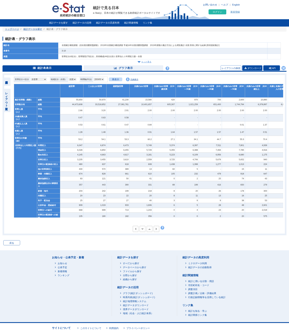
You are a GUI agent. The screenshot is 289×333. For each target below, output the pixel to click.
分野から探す (130, 275)
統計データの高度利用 (107, 22)
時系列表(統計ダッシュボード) (139, 297)
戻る (11, 243)
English (236, 5)
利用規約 (114, 328)
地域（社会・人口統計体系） (138, 313)
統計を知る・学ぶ (197, 311)
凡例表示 (134, 79)
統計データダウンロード (136, 305)
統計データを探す (58, 22)
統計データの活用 (82, 22)
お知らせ (62, 263)
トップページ (12, 29)
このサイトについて (90, 328)
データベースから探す (134, 267)
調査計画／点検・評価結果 (202, 293)
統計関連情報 (131, 22)
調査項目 (193, 289)
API (273, 68)
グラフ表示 (126, 67)
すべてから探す (131, 263)
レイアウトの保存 (231, 68)
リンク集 (147, 22)
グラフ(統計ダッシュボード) (138, 293)
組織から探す (130, 279)
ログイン (217, 12)
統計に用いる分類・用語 (201, 281)
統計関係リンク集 (197, 315)
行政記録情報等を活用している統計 (207, 297)
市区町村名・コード (198, 285)
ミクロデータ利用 (197, 263)
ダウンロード (254, 68)
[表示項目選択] (7, 82)
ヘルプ (224, 5)
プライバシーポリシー (138, 328)
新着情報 (62, 271)
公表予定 (62, 267)
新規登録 (235, 12)
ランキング (63, 275)
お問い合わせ (210, 5)
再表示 (115, 79)
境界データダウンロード (136, 309)
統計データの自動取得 (200, 267)
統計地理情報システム (134, 301)
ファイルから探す (132, 271)
